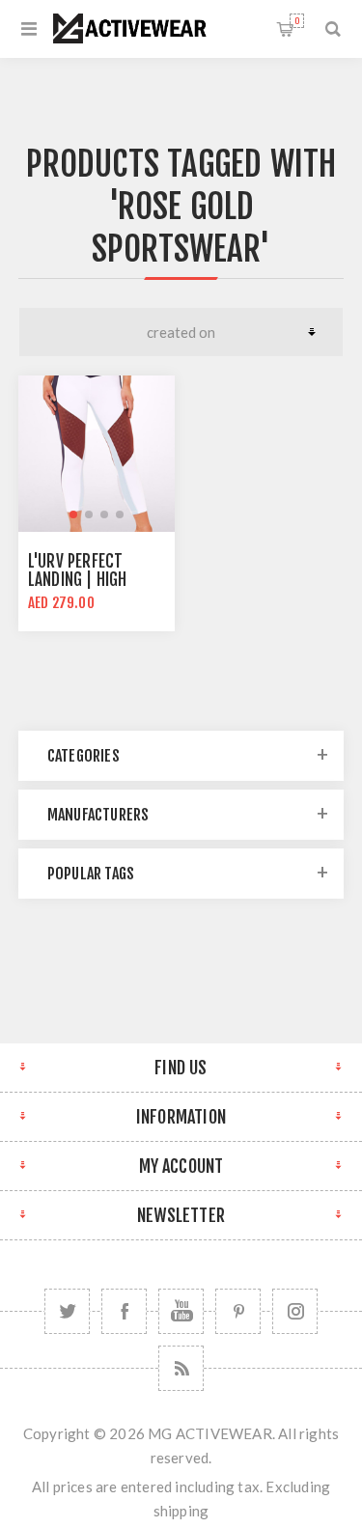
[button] (73, 514)
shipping (181, 1510)
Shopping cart (296, 20)
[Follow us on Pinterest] (238, 1311)
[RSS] (181, 1368)
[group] (96, 453)
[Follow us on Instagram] (295, 1311)
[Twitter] (67, 1311)
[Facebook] (124, 1311)
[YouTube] (181, 1311)
